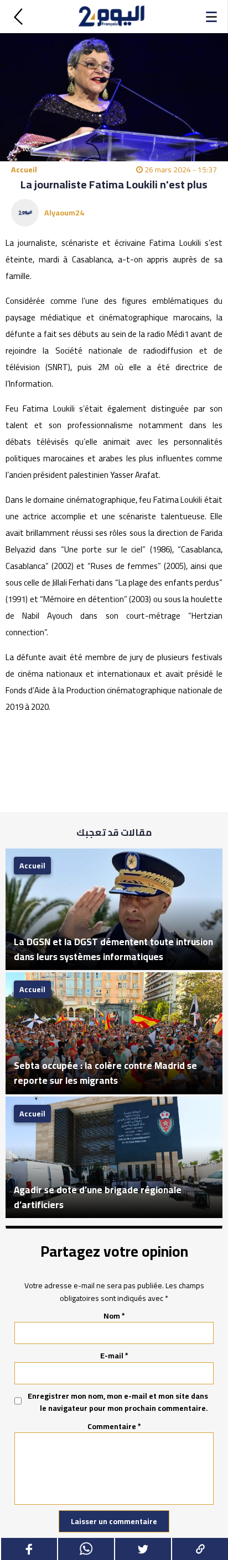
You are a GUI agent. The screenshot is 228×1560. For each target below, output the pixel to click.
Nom (114, 1316)
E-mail (114, 1356)
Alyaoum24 (64, 212)
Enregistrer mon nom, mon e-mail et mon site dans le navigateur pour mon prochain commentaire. (118, 1402)
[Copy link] (199, 1549)
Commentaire (114, 1426)
